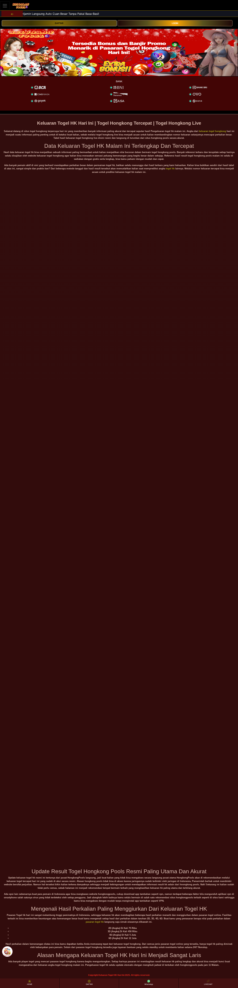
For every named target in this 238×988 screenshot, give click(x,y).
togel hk (170, 168)
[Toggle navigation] (5, 5)
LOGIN (175, 23)
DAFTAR (59, 23)
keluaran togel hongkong (212, 131)
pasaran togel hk (95, 922)
